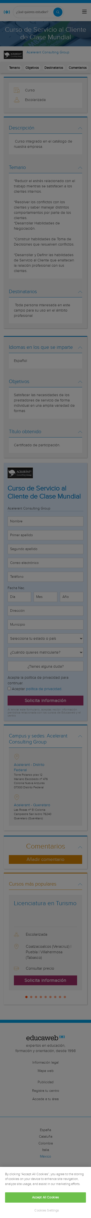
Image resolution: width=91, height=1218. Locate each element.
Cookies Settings (46, 1210)
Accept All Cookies (45, 1197)
